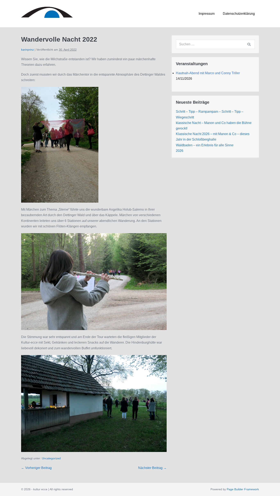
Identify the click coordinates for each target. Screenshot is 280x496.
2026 (179, 150)
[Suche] (249, 44)
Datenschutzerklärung (239, 13)
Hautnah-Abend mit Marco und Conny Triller (208, 73)
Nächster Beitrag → (152, 468)
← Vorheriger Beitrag (36, 468)
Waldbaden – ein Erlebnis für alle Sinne (204, 145)
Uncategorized (51, 458)
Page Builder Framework (243, 489)
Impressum (207, 13)
